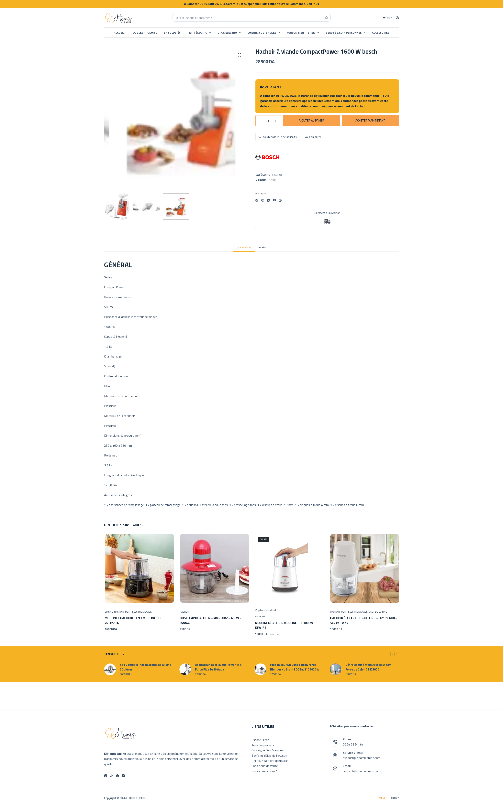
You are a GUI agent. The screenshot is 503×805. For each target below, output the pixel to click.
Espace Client (260, 740)
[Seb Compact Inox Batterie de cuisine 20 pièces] (110, 669)
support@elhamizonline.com (361, 758)
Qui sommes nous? (264, 771)
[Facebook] (256, 200)
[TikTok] (111, 775)
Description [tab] (244, 247)
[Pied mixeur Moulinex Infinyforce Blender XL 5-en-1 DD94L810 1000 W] (260, 669)
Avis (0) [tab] (262, 247)
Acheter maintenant (370, 120)
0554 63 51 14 (353, 744)
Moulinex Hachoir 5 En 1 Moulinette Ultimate (132, 620)
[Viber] (274, 200)
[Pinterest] (262, 200)
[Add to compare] (160, 598)
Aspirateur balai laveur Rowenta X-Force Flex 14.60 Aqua (219, 667)
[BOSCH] (267, 157)
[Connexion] (397, 17)
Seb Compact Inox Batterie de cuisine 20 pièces (145, 667)
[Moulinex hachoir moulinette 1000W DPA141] (289, 568)
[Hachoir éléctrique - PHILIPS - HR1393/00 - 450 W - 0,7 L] (364, 568)
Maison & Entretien (301, 32)
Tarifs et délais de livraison (269, 755)
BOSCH (273, 180)
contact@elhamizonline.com (361, 771)
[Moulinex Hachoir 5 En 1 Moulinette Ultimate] (138, 568)
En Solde (170, 32)
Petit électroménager (139, 611)
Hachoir (278, 174)
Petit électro (197, 32)
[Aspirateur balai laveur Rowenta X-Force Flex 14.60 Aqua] (185, 669)
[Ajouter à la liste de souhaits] (139, 598)
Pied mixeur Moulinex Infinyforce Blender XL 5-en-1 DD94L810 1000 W (294, 667)
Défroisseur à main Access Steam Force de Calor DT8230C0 (368, 667)
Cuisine (108, 611)
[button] (117, 598)
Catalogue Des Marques (267, 750)
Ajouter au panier (311, 120)
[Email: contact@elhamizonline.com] (335, 768)
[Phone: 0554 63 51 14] (335, 742)
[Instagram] (105, 775)
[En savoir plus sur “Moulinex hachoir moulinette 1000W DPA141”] (268, 598)
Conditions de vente (265, 766)
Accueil (119, 32)
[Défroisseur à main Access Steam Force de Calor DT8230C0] (335, 669)
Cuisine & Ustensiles (262, 32)
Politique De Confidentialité (270, 761)
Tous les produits (144, 32)
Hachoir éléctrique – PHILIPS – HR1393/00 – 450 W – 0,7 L (363, 620)
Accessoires (380, 32)
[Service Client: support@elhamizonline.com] (335, 755)
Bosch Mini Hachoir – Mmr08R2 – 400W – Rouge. (210, 620)
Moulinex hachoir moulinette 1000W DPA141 (283, 625)
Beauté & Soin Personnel (344, 32)
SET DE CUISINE (378, 611)
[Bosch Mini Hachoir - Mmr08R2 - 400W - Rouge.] (214, 568)
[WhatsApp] (268, 200)
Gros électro (227, 32)
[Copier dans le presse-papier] (280, 200)
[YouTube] (123, 775)
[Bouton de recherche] (327, 18)
